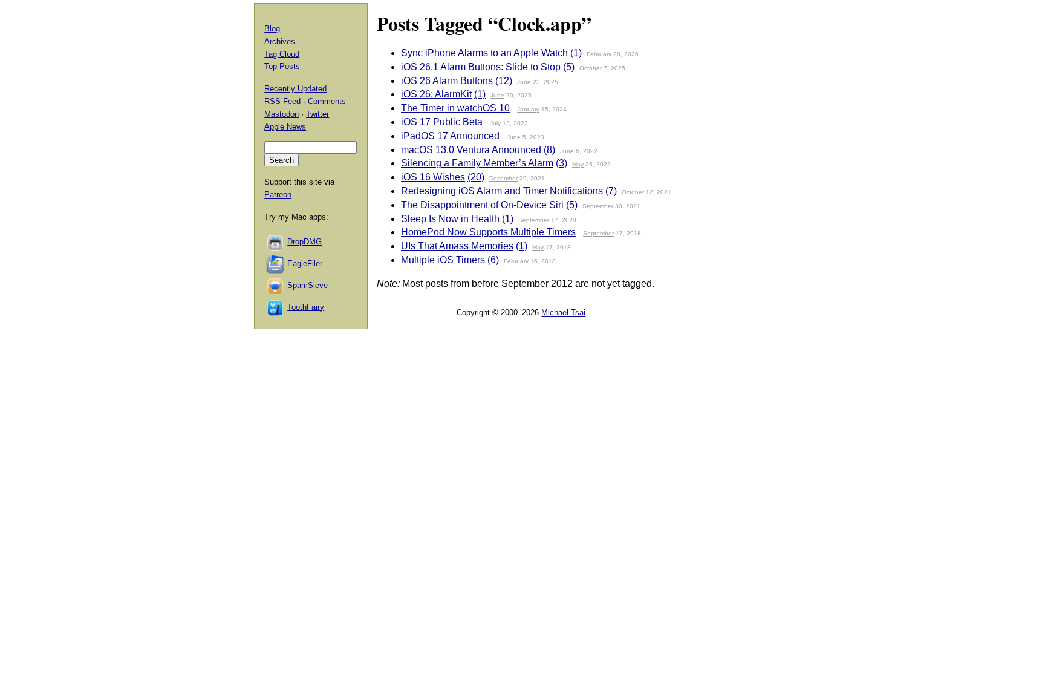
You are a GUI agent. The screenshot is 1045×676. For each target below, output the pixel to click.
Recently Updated (295, 88)
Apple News (285, 126)
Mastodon (281, 114)
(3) (561, 163)
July (495, 123)
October (590, 68)
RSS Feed (282, 101)
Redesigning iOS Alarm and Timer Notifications (502, 191)
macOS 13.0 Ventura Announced (471, 150)
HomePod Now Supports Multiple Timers (488, 232)
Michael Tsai (563, 312)
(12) (503, 81)
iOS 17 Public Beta (442, 122)
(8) (549, 150)
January (528, 109)
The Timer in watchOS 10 (455, 108)
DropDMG (304, 241)
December (503, 178)
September (597, 206)
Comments (327, 101)
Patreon (277, 194)
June (524, 82)
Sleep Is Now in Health (450, 219)
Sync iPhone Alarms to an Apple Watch (484, 53)
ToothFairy (305, 307)
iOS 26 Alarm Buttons (447, 81)
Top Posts (282, 66)
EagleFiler (304, 263)
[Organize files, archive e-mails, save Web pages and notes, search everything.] (275, 263)
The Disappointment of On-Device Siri (482, 205)
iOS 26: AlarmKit (436, 94)
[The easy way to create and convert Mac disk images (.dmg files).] (275, 241)
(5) (569, 67)
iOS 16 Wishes (433, 177)
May (578, 164)
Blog (272, 28)
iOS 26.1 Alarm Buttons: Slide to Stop (481, 67)
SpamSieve (307, 285)
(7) (611, 191)
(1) (576, 53)
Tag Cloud (281, 54)
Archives (279, 41)
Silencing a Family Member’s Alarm (477, 163)
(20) (475, 177)
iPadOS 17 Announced (450, 136)
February (599, 54)
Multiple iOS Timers (443, 260)
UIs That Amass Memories (457, 246)
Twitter (317, 114)
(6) (493, 260)
